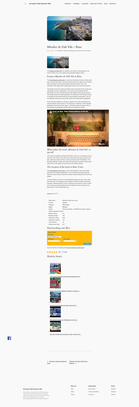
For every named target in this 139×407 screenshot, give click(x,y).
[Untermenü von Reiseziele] (71, 3)
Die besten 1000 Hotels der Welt (40, 3)
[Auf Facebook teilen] (9, 338)
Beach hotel (66, 50)
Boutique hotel (73, 50)
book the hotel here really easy (75, 247)
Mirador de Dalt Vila (55, 71)
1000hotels (59, 50)
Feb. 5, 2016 (50, 50)
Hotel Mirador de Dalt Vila (57, 170)
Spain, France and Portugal (83, 50)
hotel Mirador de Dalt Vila (57, 80)
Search (87, 243)
